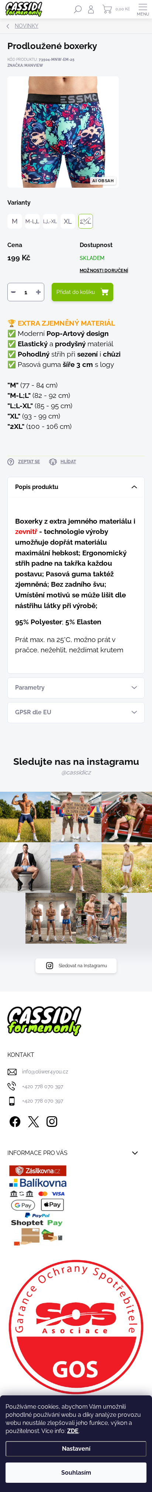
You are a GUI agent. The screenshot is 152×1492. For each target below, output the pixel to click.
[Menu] (143, 9)
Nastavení (76, 1448)
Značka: (25, 65)
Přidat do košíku (75, 292)
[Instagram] (50, 1120)
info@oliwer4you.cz (45, 1072)
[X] (32, 1120)
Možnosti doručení (104, 270)
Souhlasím (76, 1472)
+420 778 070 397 (42, 1086)
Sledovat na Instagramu (83, 965)
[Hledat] (77, 9)
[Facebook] (13, 1120)
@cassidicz (76, 772)
